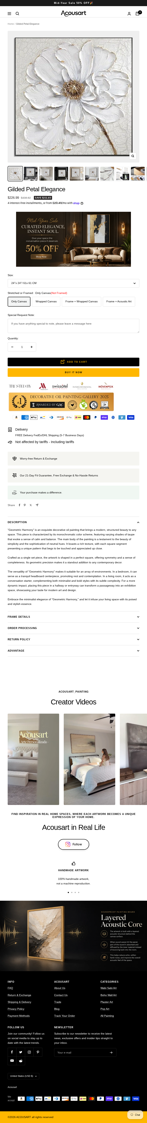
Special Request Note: (21, 315)
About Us (59, 988)
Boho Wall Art (108, 995)
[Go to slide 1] (68, 892)
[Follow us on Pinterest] (37, 1052)
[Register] (111, 1052)
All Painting (107, 1015)
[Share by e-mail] (37, 505)
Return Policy (19, 639)
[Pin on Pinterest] (25, 505)
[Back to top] (131, 1094)
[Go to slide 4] (78, 892)
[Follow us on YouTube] (12, 1060)
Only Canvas (19, 301)
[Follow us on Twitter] (20, 1052)
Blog (57, 1008)
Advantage (16, 650)
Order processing (22, 628)
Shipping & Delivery (19, 1002)
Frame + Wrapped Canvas (81, 301)
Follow (77, 844)
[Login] (129, 13)
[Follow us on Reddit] (20, 1060)
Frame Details (19, 616)
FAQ (10, 988)
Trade (57, 1002)
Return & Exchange (19, 995)
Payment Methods (19, 1015)
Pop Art (104, 1008)
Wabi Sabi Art (108, 988)
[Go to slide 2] (71, 892)
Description (17, 522)
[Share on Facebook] (19, 505)
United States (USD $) (21, 1076)
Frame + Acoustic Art (118, 301)
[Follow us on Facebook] (12, 1052)
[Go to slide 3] (75, 892)
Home (11, 24)
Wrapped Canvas (46, 301)
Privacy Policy (16, 1008)
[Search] (17, 13)
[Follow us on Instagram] (29, 1052)
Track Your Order (64, 1015)
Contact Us (61, 995)
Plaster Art (106, 1002)
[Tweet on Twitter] (30, 505)
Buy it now (73, 372)
